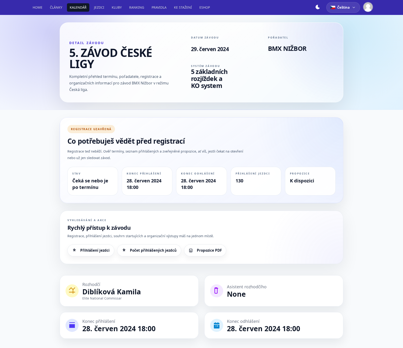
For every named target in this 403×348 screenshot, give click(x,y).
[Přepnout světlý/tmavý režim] (317, 7)
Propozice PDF (209, 250)
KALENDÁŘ (78, 7)
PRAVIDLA (159, 7)
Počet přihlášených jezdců (153, 250)
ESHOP (204, 7)
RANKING (136, 7)
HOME (37, 7)
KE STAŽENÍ (183, 7)
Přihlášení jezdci (95, 250)
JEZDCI (99, 7)
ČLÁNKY (56, 7)
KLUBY (117, 7)
